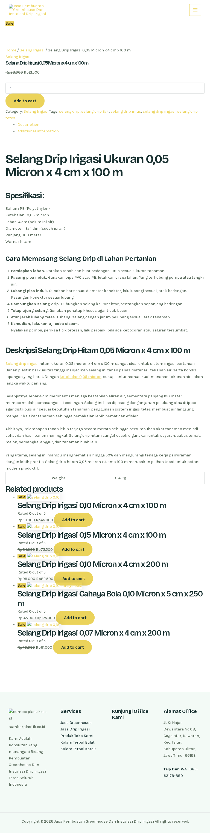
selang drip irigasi (159, 111)
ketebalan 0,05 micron (80, 376)
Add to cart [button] (73, 519)
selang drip (69, 111)
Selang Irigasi (32, 50)
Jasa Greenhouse (76, 722)
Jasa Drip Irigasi (75, 729)
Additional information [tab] (38, 131)
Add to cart (25, 100)
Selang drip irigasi (22, 363)
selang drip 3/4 (95, 111)
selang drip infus (125, 111)
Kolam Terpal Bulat (77, 742)
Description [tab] (28, 124)
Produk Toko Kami (76, 735)
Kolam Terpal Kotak (78, 749)
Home (10, 50)
